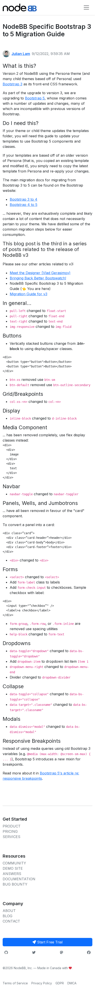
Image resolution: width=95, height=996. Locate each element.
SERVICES (11, 837)
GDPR (59, 983)
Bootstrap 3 (12, 84)
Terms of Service (15, 983)
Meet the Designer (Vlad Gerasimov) (40, 273)
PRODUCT (12, 826)
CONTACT (11, 921)
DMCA (71, 983)
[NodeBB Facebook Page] (89, 952)
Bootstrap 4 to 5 (23, 204)
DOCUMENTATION (19, 879)
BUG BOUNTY (15, 884)
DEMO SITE (13, 868)
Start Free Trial (49, 942)
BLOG (7, 916)
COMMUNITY (14, 863)
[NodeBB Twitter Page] (34, 952)
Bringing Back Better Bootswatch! (38, 278)
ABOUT (9, 910)
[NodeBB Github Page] (6, 952)
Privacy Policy (41, 983)
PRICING (10, 831)
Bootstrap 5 (35, 98)
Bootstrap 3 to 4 (23, 199)
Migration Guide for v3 (28, 294)
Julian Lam (20, 53)
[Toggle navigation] (86, 7)
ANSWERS (12, 873)
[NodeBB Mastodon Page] (61, 952)
